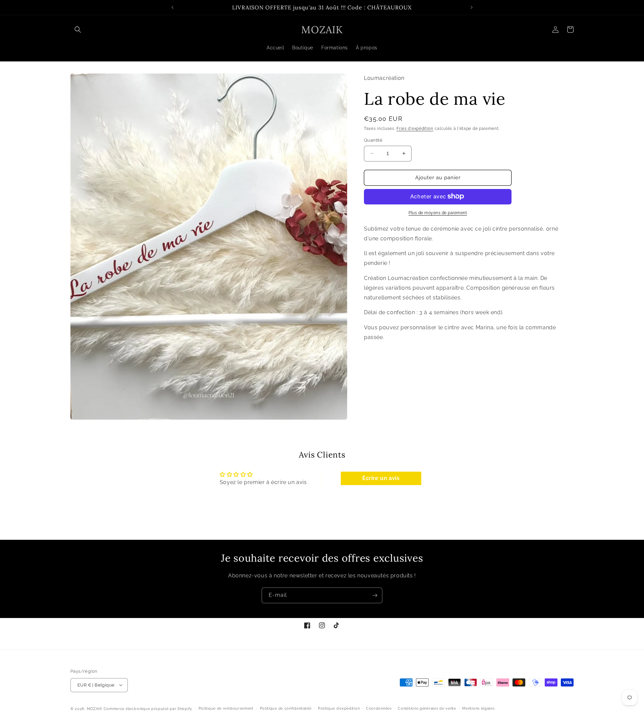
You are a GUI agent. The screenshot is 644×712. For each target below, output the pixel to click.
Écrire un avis (380, 478)
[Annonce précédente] (172, 7)
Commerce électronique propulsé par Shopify (148, 708)
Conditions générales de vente (427, 708)
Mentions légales (478, 708)
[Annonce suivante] (471, 7)
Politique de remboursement (226, 708)
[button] (77, 29)
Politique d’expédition (339, 708)
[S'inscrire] (374, 595)
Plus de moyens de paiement (438, 212)
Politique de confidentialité (286, 708)
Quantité (373, 140)
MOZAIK (94, 708)
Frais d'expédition (414, 128)
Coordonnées (379, 708)
